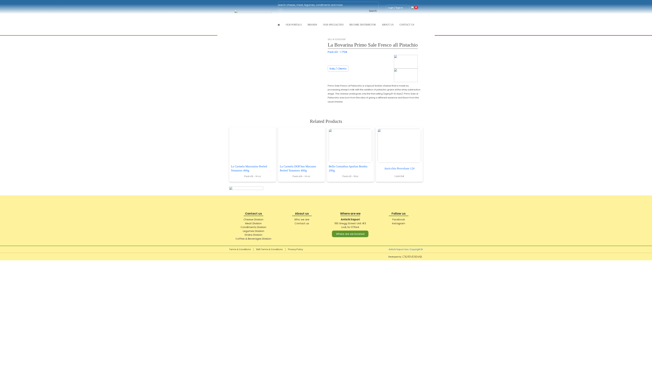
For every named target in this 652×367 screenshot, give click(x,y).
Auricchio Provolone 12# (399, 168)
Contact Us (407, 24)
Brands (312, 24)
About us (388, 24)
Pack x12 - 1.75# (337, 52)
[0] (412, 8)
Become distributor (362, 24)
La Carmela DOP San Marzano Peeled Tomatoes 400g (298, 168)
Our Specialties (333, 24)
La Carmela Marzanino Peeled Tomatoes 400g (249, 168)
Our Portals (294, 24)
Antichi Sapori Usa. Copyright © (406, 249)
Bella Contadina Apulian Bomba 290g (348, 168)
